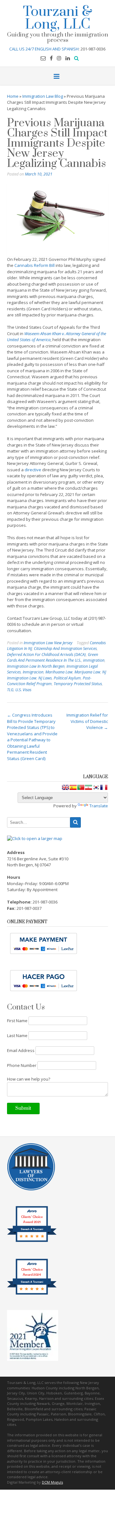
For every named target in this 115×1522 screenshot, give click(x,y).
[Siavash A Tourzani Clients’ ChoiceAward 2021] (32, 1241)
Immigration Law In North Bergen (36, 666)
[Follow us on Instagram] (59, 58)
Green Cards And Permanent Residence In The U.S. (52, 657)
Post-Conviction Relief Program (49, 681)
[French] (103, 787)
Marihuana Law (59, 672)
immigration (93, 660)
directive (33, 470)
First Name (17, 1020)
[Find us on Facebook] (51, 58)
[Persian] (88, 787)
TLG (10, 689)
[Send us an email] (43, 58)
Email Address (20, 1050)
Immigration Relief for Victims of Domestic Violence (87, 721)
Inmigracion (33, 672)
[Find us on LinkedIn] (67, 58)
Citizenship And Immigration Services (65, 648)
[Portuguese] (80, 787)
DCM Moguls (52, 1482)
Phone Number (21, 1065)
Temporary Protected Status (78, 683)
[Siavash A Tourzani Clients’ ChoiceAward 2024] (32, 1294)
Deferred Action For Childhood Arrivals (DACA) (46, 654)
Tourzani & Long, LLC (57, 17)
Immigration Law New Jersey (48, 642)
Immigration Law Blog (42, 96)
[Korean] (96, 787)
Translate (98, 806)
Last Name (17, 1035)
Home (13, 96)
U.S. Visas (23, 689)
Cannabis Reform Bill (34, 265)
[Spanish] (73, 787)
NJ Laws (45, 678)
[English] (65, 787)
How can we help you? (28, 1079)
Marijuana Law (87, 672)
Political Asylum (67, 678)
